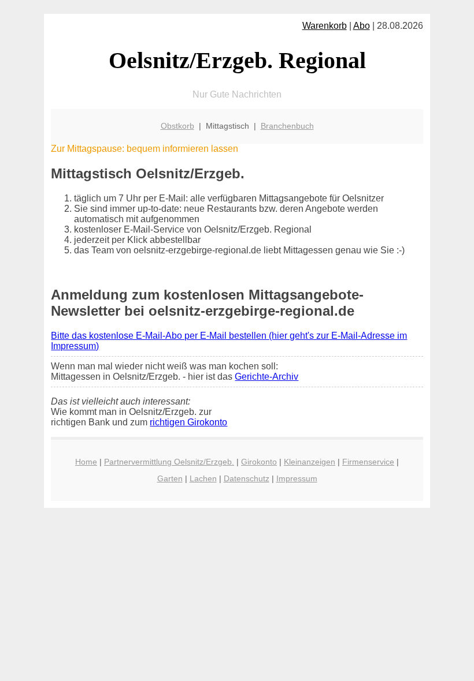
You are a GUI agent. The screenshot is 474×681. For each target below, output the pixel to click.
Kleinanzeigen (309, 461)
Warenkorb (324, 26)
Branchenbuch (287, 125)
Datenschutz (246, 478)
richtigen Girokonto (188, 422)
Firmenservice (368, 461)
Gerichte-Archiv (266, 376)
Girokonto (259, 461)
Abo (361, 26)
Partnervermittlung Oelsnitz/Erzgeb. (169, 461)
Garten (170, 478)
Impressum (296, 478)
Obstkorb (177, 125)
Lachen (203, 478)
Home (86, 461)
